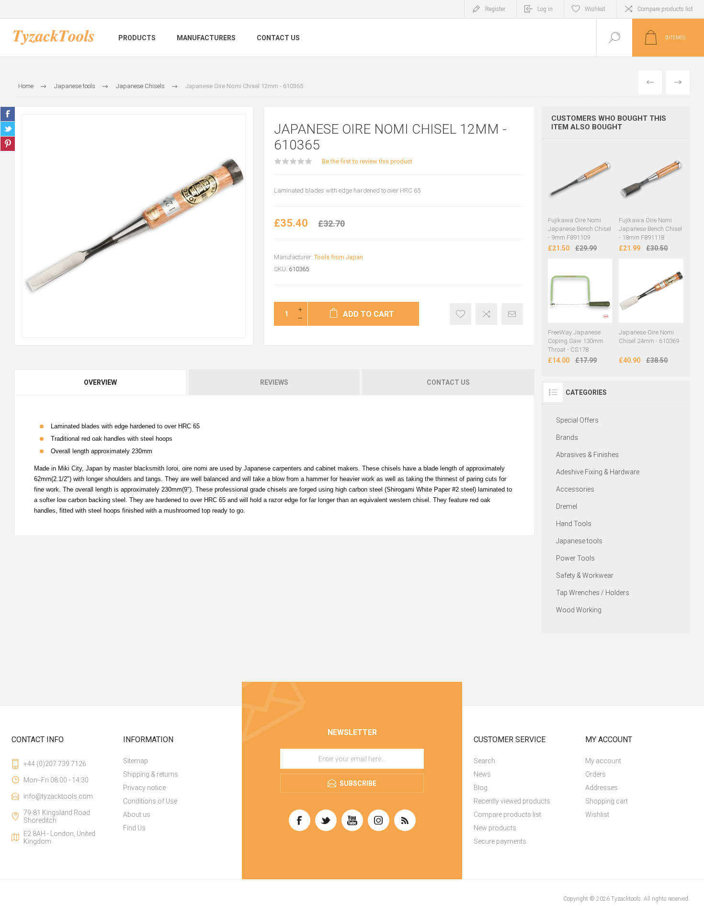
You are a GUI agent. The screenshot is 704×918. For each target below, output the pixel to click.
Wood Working (579, 610)
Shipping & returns (150, 774)
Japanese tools (579, 541)
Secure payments (500, 841)
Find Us (134, 828)
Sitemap (135, 761)
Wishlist (597, 814)
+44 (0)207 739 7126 (54, 764)
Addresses (601, 788)
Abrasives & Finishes (587, 455)
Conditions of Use (150, 801)
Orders (595, 774)
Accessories (575, 489)
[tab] (101, 382)
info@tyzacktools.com (58, 796)
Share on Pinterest (7, 144)
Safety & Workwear (584, 575)
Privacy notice (144, 788)
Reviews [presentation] (274, 382)
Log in (545, 9)
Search (484, 761)
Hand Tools (573, 524)
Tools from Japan (338, 257)
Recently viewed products (512, 801)
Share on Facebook (7, 114)
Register (495, 9)
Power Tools (575, 558)
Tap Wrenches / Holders (592, 593)
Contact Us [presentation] (448, 382)
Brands (567, 437)
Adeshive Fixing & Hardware (597, 472)
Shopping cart (606, 801)
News (482, 774)
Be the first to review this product (367, 161)
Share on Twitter (7, 129)
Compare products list (665, 9)
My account (603, 761)
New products (495, 828)
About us (136, 814)
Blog (481, 788)
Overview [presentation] (100, 382)
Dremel (566, 506)
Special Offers (577, 420)
